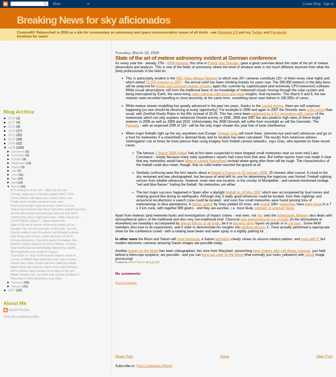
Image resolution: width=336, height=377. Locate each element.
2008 (12, 147)
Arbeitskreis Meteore (292, 215)
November (18, 155)
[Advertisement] (154, 317)
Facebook (278, 32)
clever (309, 255)
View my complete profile (21, 317)
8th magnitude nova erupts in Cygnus (34, 251)
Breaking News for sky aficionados (93, 20)
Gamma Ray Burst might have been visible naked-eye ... (46, 217)
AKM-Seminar (177, 63)
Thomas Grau (227, 133)
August (16, 167)
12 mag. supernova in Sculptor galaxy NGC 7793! (42, 194)
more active (316, 110)
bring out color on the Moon (222, 255)
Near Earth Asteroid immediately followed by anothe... (44, 247)
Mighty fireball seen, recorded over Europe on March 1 (45, 274)
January (17, 286)
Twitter (257, 32)
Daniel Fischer (19, 310)
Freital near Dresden (223, 63)
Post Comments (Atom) (154, 366)
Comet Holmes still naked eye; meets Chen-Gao (41, 198)
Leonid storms (272, 106)
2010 (12, 139)
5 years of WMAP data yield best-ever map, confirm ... (44, 259)
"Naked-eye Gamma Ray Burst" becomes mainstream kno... (49, 209)
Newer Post (124, 356)
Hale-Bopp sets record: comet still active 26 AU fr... (42, 236)
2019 (12, 118)
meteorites (288, 204)
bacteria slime (243, 223)
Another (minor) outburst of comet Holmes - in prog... (44, 243)
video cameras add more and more (217, 94)
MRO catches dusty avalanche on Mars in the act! (42, 270)
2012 (12, 130)
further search (202, 204)
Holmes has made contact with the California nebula (43, 263)
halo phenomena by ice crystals (264, 219)
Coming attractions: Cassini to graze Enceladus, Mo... (44, 240)
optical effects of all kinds (200, 223)
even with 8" (310, 239)
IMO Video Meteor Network (196, 78)
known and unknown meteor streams (184, 86)
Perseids (132, 125)
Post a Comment (125, 282)
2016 (12, 126)
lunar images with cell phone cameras (281, 251)
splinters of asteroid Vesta (274, 208)
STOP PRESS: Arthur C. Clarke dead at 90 (37, 220)
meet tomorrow (188, 239)
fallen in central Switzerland (206, 161)
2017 (12, 122)
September (18, 163)
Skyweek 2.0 (228, 32)
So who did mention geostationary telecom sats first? (43, 213)
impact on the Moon (143, 251)
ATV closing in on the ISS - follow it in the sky (38, 190)
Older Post (324, 356)
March (15, 186)
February (17, 282)
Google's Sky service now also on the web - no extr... (44, 228)
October (17, 159)
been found (313, 204)
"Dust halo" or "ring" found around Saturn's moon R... (44, 255)
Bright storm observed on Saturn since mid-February (44, 266)
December (18, 151)
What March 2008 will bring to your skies (36, 278)
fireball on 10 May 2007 (243, 192)
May (14, 178)
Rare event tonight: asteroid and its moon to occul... (43, 205)
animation (222, 239)
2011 (12, 135)
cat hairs (294, 223)
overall (265, 204)
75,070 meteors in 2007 (164, 82)
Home (224, 356)
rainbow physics (254, 227)
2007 (12, 290)
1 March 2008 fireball (171, 153)
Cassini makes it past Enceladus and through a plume (44, 232)
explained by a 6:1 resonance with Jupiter (282, 114)
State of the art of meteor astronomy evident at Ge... (43, 224)
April (14, 182)
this (260, 215)
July (14, 170)
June (14, 174)
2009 (12, 143)
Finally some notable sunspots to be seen (36, 201)
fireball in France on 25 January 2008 (239, 173)
